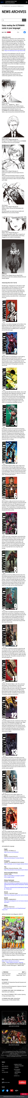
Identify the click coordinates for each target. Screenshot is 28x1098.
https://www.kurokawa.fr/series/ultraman (14, 858)
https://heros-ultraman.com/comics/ (10, 961)
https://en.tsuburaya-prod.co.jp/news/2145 (14, 50)
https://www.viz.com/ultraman (11, 852)
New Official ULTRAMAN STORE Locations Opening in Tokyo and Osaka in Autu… (14, 995)
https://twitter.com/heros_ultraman (14, 962)
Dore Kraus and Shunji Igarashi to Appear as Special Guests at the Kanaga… (14, 987)
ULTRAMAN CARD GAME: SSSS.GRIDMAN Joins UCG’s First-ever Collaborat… (13, 991)
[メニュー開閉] (26, 2)
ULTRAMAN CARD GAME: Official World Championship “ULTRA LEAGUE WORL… (11, 999)
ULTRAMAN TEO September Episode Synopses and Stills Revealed (14, 983)
